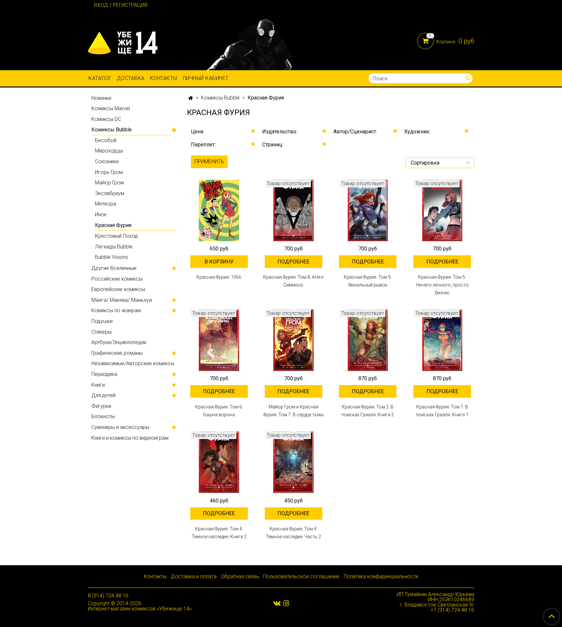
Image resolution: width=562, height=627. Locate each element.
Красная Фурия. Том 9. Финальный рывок (368, 280)
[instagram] (286, 603)
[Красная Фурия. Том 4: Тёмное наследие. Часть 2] (293, 462)
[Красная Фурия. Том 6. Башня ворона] (219, 340)
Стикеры (101, 332)
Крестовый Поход (116, 236)
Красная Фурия (113, 225)
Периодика (104, 374)
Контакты (163, 78)
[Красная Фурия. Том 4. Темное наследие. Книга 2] (219, 462)
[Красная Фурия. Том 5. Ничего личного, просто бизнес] (442, 210)
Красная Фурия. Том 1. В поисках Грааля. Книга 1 (442, 410)
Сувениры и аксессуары (120, 427)
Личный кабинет (205, 78)
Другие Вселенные (114, 268)
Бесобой (105, 140)
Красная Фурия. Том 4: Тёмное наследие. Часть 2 (293, 532)
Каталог (100, 78)
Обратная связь (240, 576)
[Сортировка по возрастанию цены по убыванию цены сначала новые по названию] (439, 162)
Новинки (101, 98)
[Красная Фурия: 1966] (219, 210)
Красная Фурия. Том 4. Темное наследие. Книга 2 (219, 532)
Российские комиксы (116, 279)
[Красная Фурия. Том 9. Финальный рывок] (368, 210)
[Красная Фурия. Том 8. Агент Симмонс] (293, 210)
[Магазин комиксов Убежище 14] (122, 41)
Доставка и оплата (194, 576)
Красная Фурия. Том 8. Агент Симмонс (293, 280)
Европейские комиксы (118, 289)
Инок (101, 214)
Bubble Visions (111, 257)
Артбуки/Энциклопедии (118, 342)
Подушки (102, 321)
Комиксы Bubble (220, 98)
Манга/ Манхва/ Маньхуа (121, 300)
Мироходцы (109, 151)
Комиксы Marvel (110, 108)
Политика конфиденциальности (381, 576)
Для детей (103, 395)
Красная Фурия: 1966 (218, 277)
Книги (98, 385)
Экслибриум (109, 193)
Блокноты (103, 416)
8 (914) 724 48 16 (108, 596)
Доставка (131, 78)
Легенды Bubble (114, 247)
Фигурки (101, 406)
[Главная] (190, 98)
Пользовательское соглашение (301, 576)
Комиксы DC (106, 119)
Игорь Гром (109, 172)
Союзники (107, 161)
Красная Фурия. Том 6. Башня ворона (219, 410)
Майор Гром (109, 183)
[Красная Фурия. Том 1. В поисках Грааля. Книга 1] (442, 340)
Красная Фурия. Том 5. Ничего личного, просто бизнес (442, 284)
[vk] (277, 603)
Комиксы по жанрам (116, 310)
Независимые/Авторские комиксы (132, 363)
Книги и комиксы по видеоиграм (129, 438)
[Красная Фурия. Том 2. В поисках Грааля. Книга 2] (368, 340)
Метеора (105, 204)
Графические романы (116, 353)
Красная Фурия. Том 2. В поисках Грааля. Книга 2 (367, 410)
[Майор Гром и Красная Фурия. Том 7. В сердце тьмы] (293, 340)
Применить (209, 161)
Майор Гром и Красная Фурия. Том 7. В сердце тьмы (293, 410)
